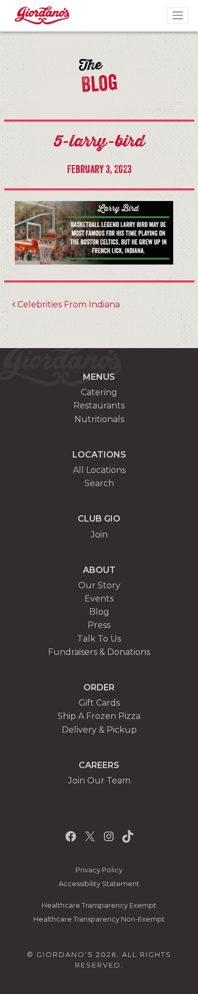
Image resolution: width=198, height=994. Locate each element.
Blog (99, 612)
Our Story (99, 585)
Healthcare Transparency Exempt (99, 905)
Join (99, 535)
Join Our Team (99, 781)
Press (99, 625)
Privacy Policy (99, 870)
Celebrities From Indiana (67, 304)
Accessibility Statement (99, 884)
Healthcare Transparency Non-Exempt (99, 919)
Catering (99, 392)
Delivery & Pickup (99, 730)
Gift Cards (99, 703)
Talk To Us (99, 639)
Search (99, 483)
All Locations (99, 470)
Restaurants (99, 405)
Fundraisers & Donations (99, 652)
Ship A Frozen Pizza (99, 716)
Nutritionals (99, 419)
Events (99, 599)
